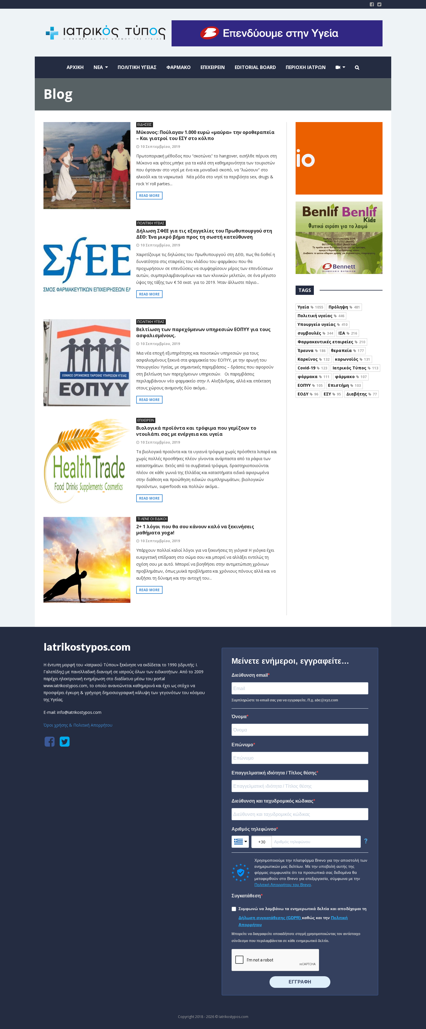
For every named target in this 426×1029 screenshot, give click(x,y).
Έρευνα (311, 350)
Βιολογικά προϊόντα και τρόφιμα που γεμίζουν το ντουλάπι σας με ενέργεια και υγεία (196, 431)
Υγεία (310, 307)
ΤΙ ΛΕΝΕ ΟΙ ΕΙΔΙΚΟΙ (152, 518)
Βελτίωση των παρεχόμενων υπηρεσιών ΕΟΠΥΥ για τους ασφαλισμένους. (203, 332)
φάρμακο (351, 376)
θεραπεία (347, 350)
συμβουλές (315, 333)
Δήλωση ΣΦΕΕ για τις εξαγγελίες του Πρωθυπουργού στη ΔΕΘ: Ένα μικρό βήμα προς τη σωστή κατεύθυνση (204, 234)
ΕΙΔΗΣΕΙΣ (144, 124)
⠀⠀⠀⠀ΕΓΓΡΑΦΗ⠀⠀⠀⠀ (300, 981)
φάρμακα (313, 376)
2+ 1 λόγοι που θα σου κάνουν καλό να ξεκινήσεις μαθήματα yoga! (195, 529)
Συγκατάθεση (246, 895)
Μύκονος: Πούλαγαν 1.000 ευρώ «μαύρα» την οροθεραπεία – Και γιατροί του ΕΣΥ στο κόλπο (205, 135)
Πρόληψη (344, 307)
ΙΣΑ (347, 333)
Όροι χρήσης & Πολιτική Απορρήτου (77, 725)
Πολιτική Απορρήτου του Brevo (282, 884)
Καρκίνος (313, 359)
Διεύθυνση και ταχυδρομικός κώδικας (272, 800)
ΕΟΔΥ (308, 394)
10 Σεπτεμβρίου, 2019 (160, 146)
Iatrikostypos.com (87, 646)
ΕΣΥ (332, 394)
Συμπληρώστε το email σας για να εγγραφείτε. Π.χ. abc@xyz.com (285, 700)
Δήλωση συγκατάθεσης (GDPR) (270, 917)
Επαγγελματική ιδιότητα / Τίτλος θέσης (274, 772)
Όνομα (239, 716)
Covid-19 (312, 368)
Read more (149, 195)
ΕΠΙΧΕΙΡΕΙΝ (145, 420)
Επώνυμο (242, 744)
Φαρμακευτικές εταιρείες (331, 341)
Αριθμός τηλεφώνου (254, 829)
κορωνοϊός (352, 359)
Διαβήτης (361, 394)
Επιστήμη (344, 385)
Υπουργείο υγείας (322, 324)
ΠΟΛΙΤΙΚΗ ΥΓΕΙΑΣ (151, 223)
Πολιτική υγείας (321, 315)
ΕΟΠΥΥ (310, 385)
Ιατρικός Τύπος (355, 368)
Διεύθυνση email (250, 675)
